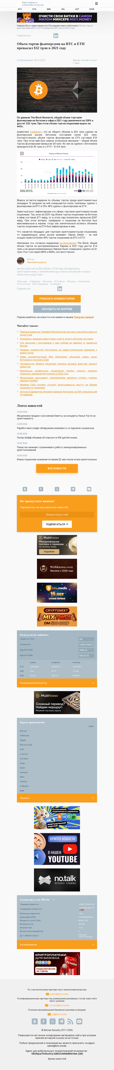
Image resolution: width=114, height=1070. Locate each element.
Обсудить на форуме (57, 309)
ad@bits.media (59, 1014)
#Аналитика (84, 281)
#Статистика (23, 284)
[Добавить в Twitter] (42, 35)
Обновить (25, 798)
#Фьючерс (22, 281)
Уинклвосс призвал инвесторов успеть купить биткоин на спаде (56, 338)
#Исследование (40, 284)
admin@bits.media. (57, 1045)
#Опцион (71, 281)
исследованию (68, 243)
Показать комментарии (57, 298)
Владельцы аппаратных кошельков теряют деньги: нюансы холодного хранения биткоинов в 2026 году (58, 372)
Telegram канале (83, 317)
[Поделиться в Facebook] (35, 35)
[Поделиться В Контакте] (62, 35)
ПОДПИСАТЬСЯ (55, 524)
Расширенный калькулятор (33, 683)
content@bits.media (59, 1005)
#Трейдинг (55, 284)
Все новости (57, 468)
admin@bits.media (59, 994)
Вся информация (28, 944)
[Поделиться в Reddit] (69, 35)
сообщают (36, 131)
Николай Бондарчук (36, 262)
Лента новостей (29, 406)
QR (80, 1053)
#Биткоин (47, 281)
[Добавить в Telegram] (49, 35)
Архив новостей (57, 1058)
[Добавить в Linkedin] (55, 35)
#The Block (59, 281)
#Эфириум (35, 281)
